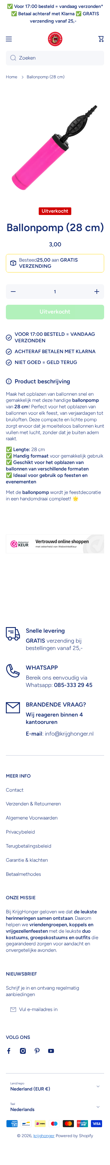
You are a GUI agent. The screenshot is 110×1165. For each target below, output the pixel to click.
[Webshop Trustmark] (55, 544)
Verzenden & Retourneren (33, 804)
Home (11, 76)
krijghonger (44, 1135)
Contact (14, 790)
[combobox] (55, 58)
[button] (101, 39)
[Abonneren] (96, 1009)
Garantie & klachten (27, 860)
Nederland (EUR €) (30, 1089)
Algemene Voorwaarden (31, 818)
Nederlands (22, 1109)
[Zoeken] (11, 58)
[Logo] (55, 39)
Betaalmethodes (23, 874)
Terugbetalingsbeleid (28, 846)
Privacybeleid (20, 832)
